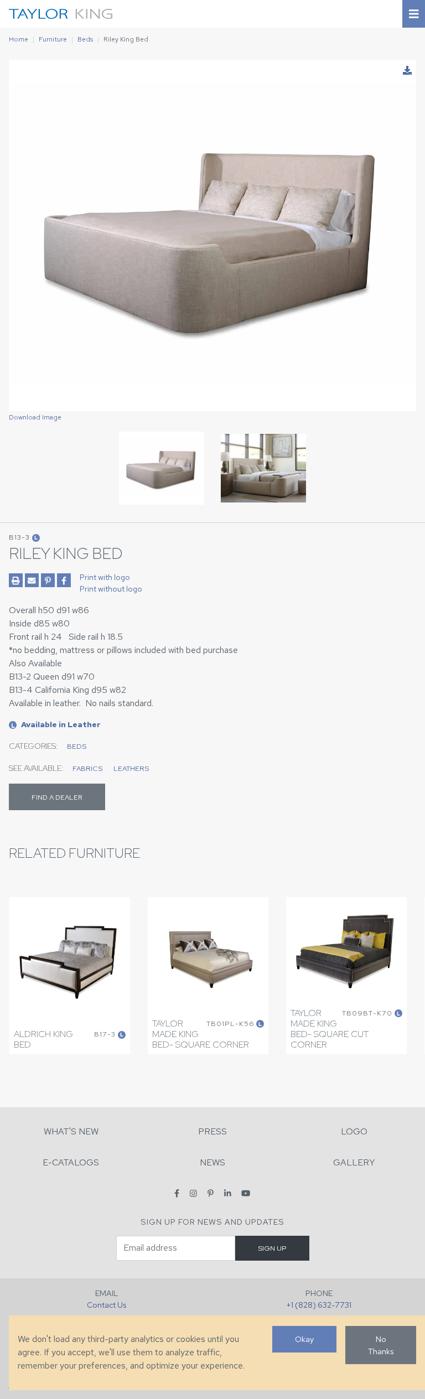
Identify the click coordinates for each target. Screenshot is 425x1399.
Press (212, 1131)
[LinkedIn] (227, 1193)
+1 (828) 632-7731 (318, 1304)
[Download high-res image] (407, 71)
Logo (354, 1131)
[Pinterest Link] (48, 580)
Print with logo (105, 577)
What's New (71, 1131)
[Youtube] (245, 1193)
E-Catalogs (71, 1162)
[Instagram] (193, 1193)
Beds (85, 39)
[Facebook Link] (64, 580)
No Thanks (380, 1345)
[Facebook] (176, 1193)
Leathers (131, 768)
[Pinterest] (211, 1193)
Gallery (354, 1162)
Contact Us (106, 1304)
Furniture (53, 39)
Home (18, 39)
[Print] (16, 580)
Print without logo (111, 589)
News (212, 1162)
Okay (304, 1339)
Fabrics (87, 768)
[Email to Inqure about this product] (32, 580)
